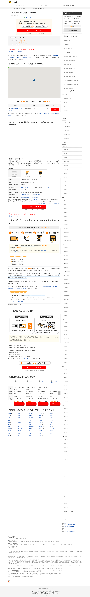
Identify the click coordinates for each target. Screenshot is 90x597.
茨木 (30, 415)
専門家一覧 (48, 591)
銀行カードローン (68, 48)
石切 (9, 415)
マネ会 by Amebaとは (34, 591)
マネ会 (9, 8)
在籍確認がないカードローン (70, 56)
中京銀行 (66, 315)
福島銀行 (66, 189)
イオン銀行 (66, 515)
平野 (30, 433)
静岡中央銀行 (67, 295)
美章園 (41, 431)
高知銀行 (66, 412)
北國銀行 (66, 259)
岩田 (51, 413)
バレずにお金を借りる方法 (13, 541)
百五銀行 (66, 330)
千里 (19, 424)
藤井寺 (20, 433)
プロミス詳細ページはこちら (53, 46)
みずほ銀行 (66, 130)
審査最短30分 (77, 21)
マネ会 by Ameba (15, 570)
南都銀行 (66, 362)
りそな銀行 (66, 138)
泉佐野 (30, 413)
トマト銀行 (66, 389)
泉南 (9, 424)
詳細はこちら (55, 403)
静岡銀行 (66, 291)
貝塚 (19, 417)
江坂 (51, 415)
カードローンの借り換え (69, 68)
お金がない (57, 541)
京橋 (51, 417)
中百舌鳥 (20, 428)
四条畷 (51, 420)
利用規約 (36, 592)
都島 (51, 433)
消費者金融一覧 (11, 537)
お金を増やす (36, 541)
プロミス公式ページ (36, 199)
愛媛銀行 (66, 417)
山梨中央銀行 (67, 271)
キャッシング (67, 52)
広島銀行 (66, 393)
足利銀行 (66, 220)
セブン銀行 (66, 507)
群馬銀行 (66, 216)
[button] (34, 80)
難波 (30, 428)
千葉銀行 (66, 236)
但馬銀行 (66, 346)
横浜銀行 (66, 200)
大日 (51, 424)
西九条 (30, 420)
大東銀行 (66, 185)
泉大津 (41, 413)
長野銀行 (66, 279)
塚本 (19, 426)
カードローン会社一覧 (21, 5)
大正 (40, 424)
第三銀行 (66, 334)
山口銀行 (66, 402)
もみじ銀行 (66, 385)
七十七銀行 (66, 169)
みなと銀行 (66, 358)
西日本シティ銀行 (68, 444)
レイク (65, 114)
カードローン (14, 8)
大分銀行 (66, 472)
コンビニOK (76, 23)
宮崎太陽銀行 (67, 484)
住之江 (20, 422)
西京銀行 (66, 398)
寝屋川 (41, 428)
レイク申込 (43, 403)
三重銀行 (66, 322)
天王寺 (41, 426)
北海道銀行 (66, 149)
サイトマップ (48, 593)
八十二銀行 (66, 275)
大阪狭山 (10, 417)
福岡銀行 (66, 440)
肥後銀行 (66, 468)
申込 (55, 109)
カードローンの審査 (68, 88)
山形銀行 (66, 181)
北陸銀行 (66, 263)
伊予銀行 (66, 421)
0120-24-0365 (24, 187)
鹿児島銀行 (66, 476)
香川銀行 (66, 429)
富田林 (9, 428)
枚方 (30, 431)
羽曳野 (20, 431)
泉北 (51, 422)
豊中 (51, 426)
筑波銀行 (66, 208)
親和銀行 (66, 460)
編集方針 (58, 591)
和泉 (19, 415)
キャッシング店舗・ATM (68, 5)
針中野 (9, 431)
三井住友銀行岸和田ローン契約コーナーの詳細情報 (48, 203)
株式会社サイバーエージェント (33, 581)
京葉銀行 (66, 228)
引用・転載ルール (42, 592)
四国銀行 (66, 408)
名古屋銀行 (66, 307)
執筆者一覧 (53, 591)
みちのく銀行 (67, 161)
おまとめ (67, 23)
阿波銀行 (66, 425)
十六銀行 (66, 287)
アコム (65, 106)
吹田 (9, 422)
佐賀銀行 (66, 448)
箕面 (9, 435)
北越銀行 (66, 251)
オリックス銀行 (67, 519)
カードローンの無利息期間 (13, 544)
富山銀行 (66, 255)
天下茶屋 (31, 426)
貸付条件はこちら (17, 552)
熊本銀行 (66, 464)
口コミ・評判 (44, 5)
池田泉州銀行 (67, 338)
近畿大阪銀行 (67, 342)
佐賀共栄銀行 (67, 452)
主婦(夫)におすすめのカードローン (15, 547)
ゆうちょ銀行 (67, 134)
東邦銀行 (66, 193)
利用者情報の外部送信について (38, 593)
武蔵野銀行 (66, 232)
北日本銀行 (66, 165)
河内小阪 (10, 420)
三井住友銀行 (67, 126)
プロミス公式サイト (25, 358)
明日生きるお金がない (30, 541)
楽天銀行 (66, 503)
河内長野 (31, 417)
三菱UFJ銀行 (67, 122)
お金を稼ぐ (53, 541)
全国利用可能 (68, 21)
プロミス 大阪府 (26, 8)
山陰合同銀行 (67, 381)
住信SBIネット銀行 (68, 511)
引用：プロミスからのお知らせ (15, 51)
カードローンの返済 (68, 72)
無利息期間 (76, 18)
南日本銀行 (66, 488)
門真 (40, 417)
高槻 (30, 424)
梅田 (40, 415)
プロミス (20, 8)
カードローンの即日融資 (69, 60)
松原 (40, 433)
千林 (40, 422)
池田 (19, 413)
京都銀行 (66, 326)
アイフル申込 (19, 403)
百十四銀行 (66, 433)
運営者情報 (42, 591)
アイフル (66, 102)
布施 (9, 433)
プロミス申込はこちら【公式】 (20, 301)
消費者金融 (66, 44)
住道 (30, 422)
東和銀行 (66, 212)
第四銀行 (66, 247)
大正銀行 (66, 350)
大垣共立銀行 (67, 283)
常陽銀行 (66, 204)
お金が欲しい (47, 541)
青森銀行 (66, 157)
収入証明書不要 (77, 16)
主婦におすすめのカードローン (71, 80)
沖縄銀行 (66, 492)
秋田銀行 (66, 173)
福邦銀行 (66, 354)
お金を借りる (67, 40)
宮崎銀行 (66, 480)
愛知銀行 (66, 311)
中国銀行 (66, 369)
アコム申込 (31, 403)
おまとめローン (67, 64)
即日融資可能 (68, 16)
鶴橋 (9, 426)
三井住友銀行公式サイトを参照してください (30, 194)
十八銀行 (66, 456)
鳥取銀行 (66, 377)
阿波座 (9, 413)
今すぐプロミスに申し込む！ (34, 30)
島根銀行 (66, 373)
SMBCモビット (67, 98)
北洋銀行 (66, 153)
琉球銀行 (66, 496)
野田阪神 (52, 428)
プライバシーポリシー (51, 592)
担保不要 (67, 18)
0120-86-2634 (46, 187)
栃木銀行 (66, 224)
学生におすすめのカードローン (71, 84)
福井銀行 (66, 267)
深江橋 (51, 431)
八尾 (40, 435)
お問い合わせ (55, 593)
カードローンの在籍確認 (69, 76)
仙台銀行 (66, 177)
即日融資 (53, 544)
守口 (30, 435)
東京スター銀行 (67, 240)
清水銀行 (66, 303)
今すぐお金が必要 (22, 541)
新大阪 (41, 420)
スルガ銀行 (66, 299)
